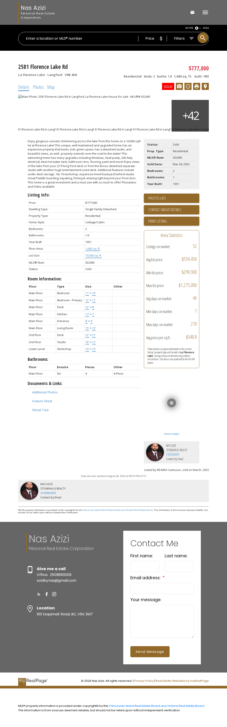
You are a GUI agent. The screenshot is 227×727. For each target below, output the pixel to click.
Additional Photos (45, 392)
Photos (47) (157, 198)
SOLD (206, 28)
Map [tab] (51, 87)
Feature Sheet (42, 401)
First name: (141, 556)
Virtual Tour (40, 410)
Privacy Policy (144, 681)
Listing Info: (39, 195)
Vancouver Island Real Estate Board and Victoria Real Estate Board (118, 510)
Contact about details (164, 209)
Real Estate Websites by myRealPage (182, 681)
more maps (171, 434)
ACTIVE (189, 28)
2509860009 (172, 454)
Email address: (146, 578)
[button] (39, 594)
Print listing (157, 221)
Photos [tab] (38, 87)
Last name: (176, 556)
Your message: (145, 600)
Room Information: (45, 279)
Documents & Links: (45, 383)
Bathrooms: (38, 359)
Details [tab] (23, 87)
